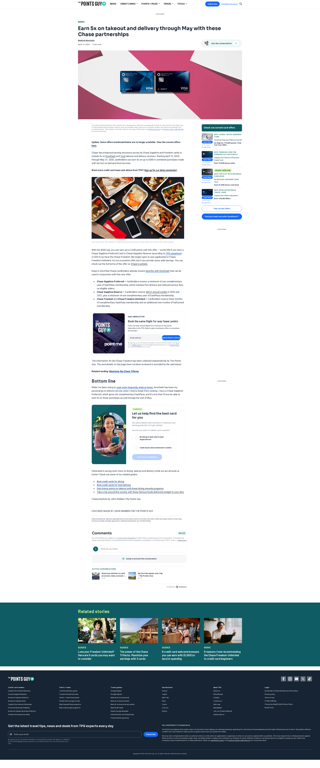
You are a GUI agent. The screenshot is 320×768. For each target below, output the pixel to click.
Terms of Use (136, 345)
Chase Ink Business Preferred (19, 708)
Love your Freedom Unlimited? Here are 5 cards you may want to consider (96, 655)
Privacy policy (270, 694)
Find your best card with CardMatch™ (222, 216)
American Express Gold (17, 701)
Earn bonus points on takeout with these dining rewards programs (130, 488)
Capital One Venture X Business (20, 704)
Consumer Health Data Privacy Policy (279, 704)
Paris (164, 701)
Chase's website (139, 264)
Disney (164, 711)
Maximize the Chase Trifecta (124, 371)
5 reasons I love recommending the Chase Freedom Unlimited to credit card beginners (222, 655)
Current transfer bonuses (68, 694)
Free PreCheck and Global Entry (122, 714)
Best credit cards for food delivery (114, 485)
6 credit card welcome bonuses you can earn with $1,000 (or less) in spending (180, 655)
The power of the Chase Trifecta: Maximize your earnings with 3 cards (134, 655)
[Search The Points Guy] (241, 3)
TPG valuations (173, 253)
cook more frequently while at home (134, 387)
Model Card (269, 708)
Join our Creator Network (222, 711)
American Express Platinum (18, 698)
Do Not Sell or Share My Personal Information (281, 691)
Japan (164, 694)
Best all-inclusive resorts (120, 701)
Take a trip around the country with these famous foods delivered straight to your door (140, 492)
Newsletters (217, 708)
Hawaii (164, 691)
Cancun (165, 708)
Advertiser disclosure (230, 4)
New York (165, 698)
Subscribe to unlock (171, 338)
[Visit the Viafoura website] (181, 587)
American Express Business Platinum (22, 711)
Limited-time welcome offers (19, 714)
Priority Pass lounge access (69, 701)
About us (216, 691)
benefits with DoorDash (157, 271)
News (81, 22)
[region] (139, 566)
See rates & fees (206, 147)
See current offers (222, 208)
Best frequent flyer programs (70, 704)
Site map (216, 704)
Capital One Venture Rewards (19, 691)
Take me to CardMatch (147, 457)
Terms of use (269, 698)
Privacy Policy (174, 345)
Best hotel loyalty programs (69, 708)
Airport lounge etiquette (119, 711)
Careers (216, 698)
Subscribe (212, 4)
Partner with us (218, 714)
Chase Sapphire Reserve (17, 694)
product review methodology (173, 129)
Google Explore (116, 694)
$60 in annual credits (156, 292)
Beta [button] (181, 533)
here (94, 145)
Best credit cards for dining (110, 481)
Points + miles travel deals (69, 698)
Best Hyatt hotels (117, 708)
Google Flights (116, 691)
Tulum (164, 704)
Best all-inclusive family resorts (122, 704)
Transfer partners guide (68, 691)
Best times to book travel (120, 698)
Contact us (217, 701)
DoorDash (111, 156)
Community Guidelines (127, 538)
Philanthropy (218, 694)
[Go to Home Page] (92, 4)
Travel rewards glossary (120, 718)
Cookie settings (270, 701)
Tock (122, 156)
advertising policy (154, 129)
